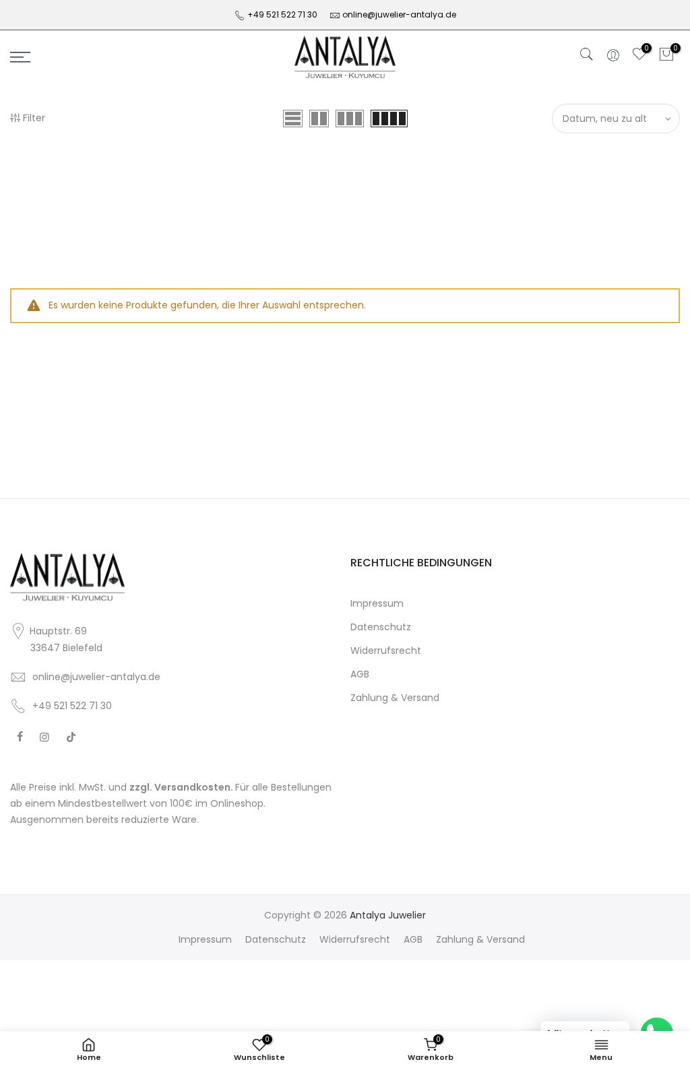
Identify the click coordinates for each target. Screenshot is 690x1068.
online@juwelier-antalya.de (399, 14)
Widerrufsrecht (385, 650)
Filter (34, 118)
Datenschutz (380, 627)
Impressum (377, 603)
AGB (359, 674)
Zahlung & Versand (394, 697)
